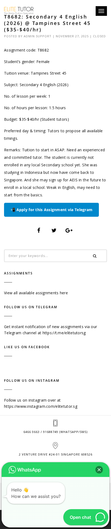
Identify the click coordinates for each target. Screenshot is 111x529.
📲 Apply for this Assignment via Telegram (51, 209)
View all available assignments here (36, 292)
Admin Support (37, 36)
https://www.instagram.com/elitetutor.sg (40, 406)
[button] (99, 469)
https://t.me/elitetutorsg (64, 332)
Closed (99, 36)
